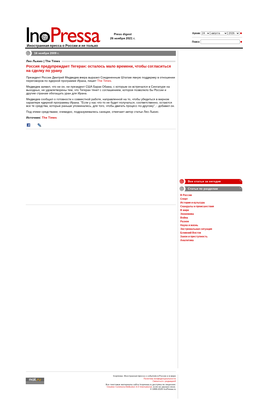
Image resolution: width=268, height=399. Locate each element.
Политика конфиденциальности (160, 378)
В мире (184, 210)
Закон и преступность (193, 236)
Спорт (184, 198)
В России (186, 195)
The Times (104, 80)
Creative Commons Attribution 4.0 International (129, 387)
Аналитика (187, 240)
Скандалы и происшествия (197, 206)
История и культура (192, 202)
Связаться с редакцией (164, 381)
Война (184, 217)
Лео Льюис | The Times (43, 61)
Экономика (187, 213)
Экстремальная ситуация (196, 229)
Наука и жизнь (189, 225)
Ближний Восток (190, 232)
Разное (184, 221)
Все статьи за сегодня (204, 181)
